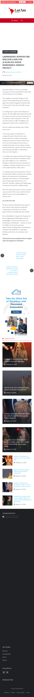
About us (6, 692)
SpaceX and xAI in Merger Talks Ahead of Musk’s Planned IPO (16, 388)
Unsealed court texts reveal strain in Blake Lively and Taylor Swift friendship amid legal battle (16, 443)
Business (13, 52)
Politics (6, 52)
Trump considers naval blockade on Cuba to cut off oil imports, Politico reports (17, 415)
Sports (4, 657)
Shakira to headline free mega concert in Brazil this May (16, 360)
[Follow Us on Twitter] (7, 672)
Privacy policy (21, 692)
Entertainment (6, 654)
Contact (13, 692)
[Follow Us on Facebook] (3, 672)
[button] (21, 20)
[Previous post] (2, 255)
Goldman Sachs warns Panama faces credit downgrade (21, 255)
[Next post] (31, 270)
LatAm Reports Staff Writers (14, 72)
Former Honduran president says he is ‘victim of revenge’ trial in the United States (12, 270)
